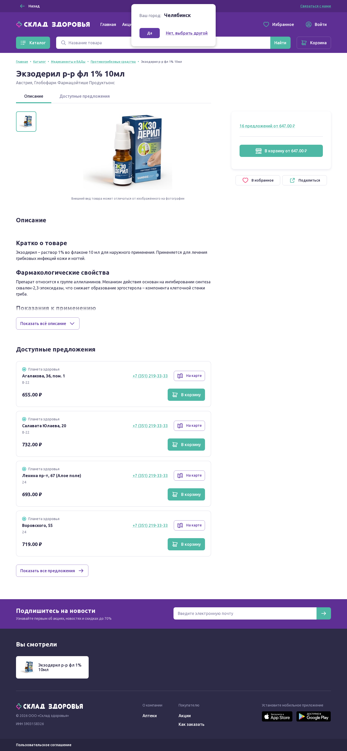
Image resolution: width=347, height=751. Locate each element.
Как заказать (191, 724)
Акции (128, 24)
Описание (33, 96)
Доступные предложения (84, 96)
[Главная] (54, 24)
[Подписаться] (323, 613)
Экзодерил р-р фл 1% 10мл (60, 667)
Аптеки (150, 715)
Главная (108, 24)
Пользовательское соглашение (43, 745)
